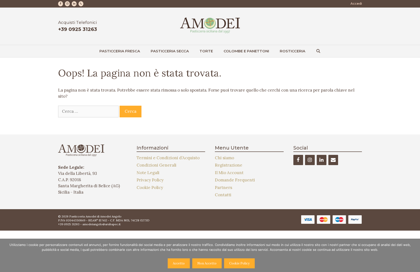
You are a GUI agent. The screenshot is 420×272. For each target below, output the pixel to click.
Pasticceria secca (170, 51)
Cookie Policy (150, 187)
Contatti (223, 194)
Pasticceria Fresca (119, 51)
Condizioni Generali (156, 165)
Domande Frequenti (235, 180)
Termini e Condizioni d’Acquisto (168, 157)
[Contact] (333, 160)
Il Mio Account (229, 172)
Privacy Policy (150, 180)
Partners (223, 187)
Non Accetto (207, 263)
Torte (206, 51)
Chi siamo (224, 157)
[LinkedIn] (74, 3)
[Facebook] (60, 3)
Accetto (179, 263)
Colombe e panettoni (246, 51)
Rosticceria (292, 51)
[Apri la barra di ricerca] (318, 51)
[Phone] (81, 3)
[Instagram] (67, 3)
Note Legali (148, 172)
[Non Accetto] (413, 255)
